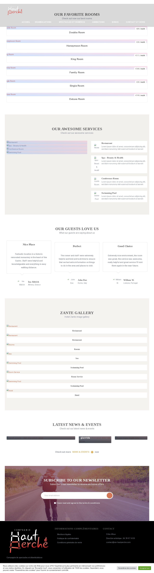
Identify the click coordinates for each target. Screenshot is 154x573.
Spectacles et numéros (72, 22)
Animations (98, 22)
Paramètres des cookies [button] (127, 568)
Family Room (76, 72)
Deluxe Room (77, 99)
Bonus (115, 22)
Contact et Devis (135, 22)
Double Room (77, 32)
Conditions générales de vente (69, 542)
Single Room (77, 85)
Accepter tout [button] (145, 568)
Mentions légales (64, 534)
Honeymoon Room (77, 45)
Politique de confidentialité (68, 538)
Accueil (26, 22)
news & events (81, 452)
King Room (77, 59)
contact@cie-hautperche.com (118, 542)
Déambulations (43, 22)
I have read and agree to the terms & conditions (78, 503)
